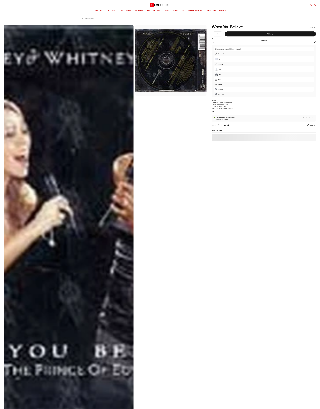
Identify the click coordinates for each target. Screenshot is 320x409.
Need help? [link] (313, 125)
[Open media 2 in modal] (170, 60)
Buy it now (264, 40)
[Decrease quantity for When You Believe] (214, 34)
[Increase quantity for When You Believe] (221, 34)
